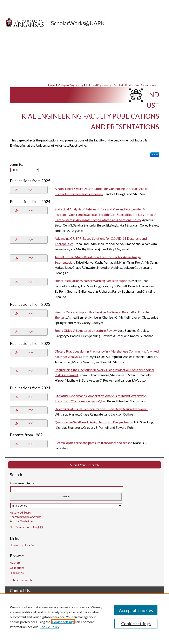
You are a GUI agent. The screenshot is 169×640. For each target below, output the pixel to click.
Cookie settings (63, 622)
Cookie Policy (49, 627)
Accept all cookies (136, 610)
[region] (84, 616)
